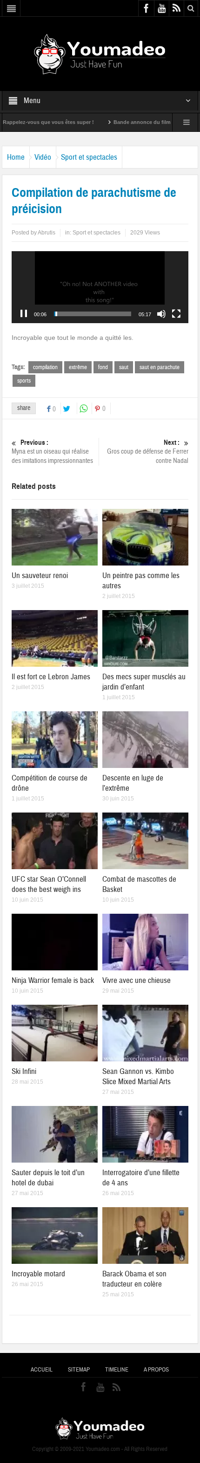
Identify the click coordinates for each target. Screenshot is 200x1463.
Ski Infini (24, 1071)
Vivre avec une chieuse (136, 980)
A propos (156, 1369)
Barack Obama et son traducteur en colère (134, 1279)
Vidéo (42, 157)
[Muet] (161, 314)
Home (16, 157)
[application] (100, 287)
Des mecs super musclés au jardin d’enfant (144, 682)
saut (123, 367)
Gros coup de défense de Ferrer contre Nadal (147, 451)
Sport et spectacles (89, 157)
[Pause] (23, 314)
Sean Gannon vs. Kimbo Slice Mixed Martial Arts (138, 1076)
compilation (45, 367)
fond (103, 367)
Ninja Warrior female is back (53, 980)
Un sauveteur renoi (40, 575)
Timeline (116, 1369)
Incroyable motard (38, 1274)
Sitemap (79, 1369)
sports (24, 380)
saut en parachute (160, 367)
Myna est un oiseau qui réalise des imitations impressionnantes (52, 451)
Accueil (42, 1369)
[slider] (92, 314)
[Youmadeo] (99, 53)
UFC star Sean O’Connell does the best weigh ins (49, 884)
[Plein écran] (176, 314)
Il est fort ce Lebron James (51, 677)
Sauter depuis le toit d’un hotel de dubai (48, 1178)
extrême (78, 367)
